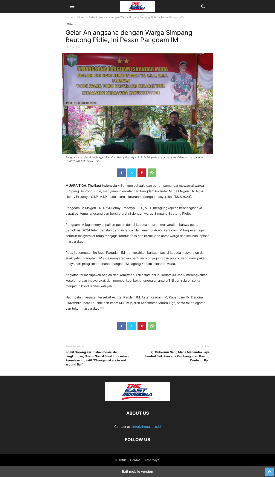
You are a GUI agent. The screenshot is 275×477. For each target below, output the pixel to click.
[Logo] (137, 400)
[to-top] (269, 470)
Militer (80, 17)
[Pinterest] (142, 172)
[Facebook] (121, 172)
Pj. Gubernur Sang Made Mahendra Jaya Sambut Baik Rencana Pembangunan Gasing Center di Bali (177, 356)
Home (69, 17)
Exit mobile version (137, 471)
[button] (72, 6)
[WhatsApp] (152, 172)
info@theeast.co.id (146, 427)
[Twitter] (131, 172)
